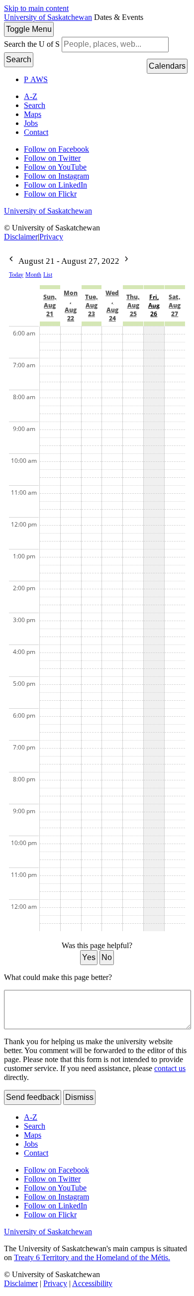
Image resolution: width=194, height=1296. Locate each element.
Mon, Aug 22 (71, 306)
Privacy (51, 236)
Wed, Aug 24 (112, 306)
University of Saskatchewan (48, 17)
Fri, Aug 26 (154, 305)
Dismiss (79, 1097)
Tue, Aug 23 (91, 305)
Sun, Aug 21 (50, 305)
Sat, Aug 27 (175, 305)
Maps (32, 114)
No (106, 957)
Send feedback (32, 1097)
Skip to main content (36, 8)
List (47, 275)
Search (18, 59)
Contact (36, 132)
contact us (170, 1068)
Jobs (31, 123)
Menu (29, 29)
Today (16, 275)
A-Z (30, 96)
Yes (89, 957)
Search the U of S (32, 44)
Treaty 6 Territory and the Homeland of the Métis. (92, 1257)
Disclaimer (21, 236)
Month (33, 275)
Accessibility (92, 1283)
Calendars (167, 66)
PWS (36, 79)
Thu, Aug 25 (133, 305)
